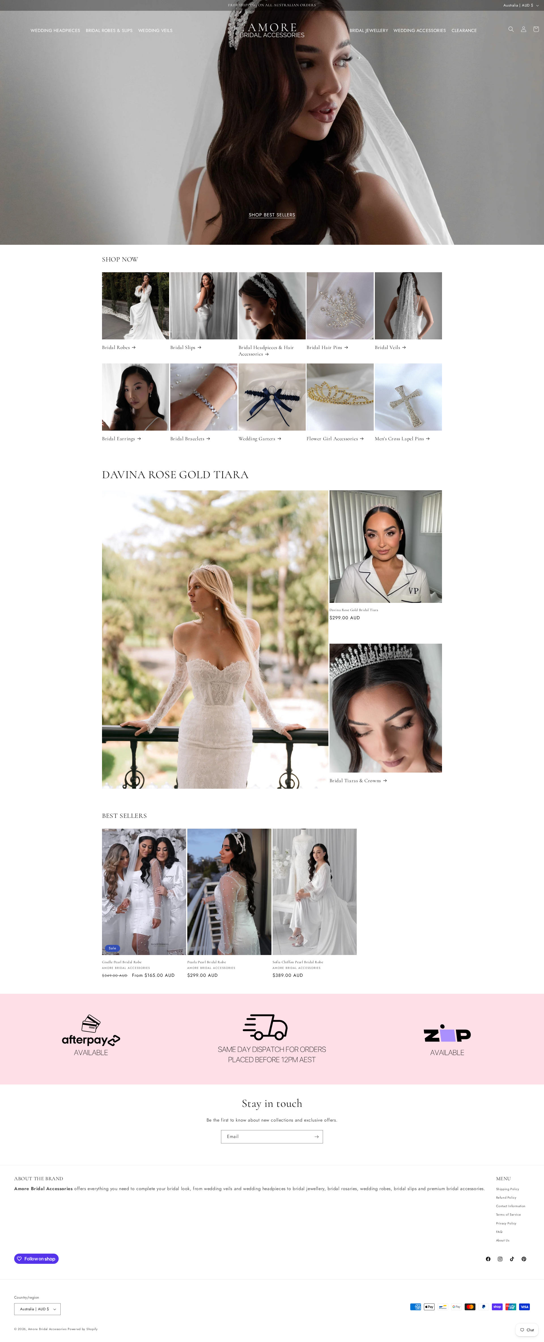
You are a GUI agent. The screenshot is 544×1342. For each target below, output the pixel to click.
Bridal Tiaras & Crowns (355, 780)
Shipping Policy (507, 1189)
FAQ (499, 1232)
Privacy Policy (506, 1223)
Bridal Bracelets (187, 438)
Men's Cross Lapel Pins (399, 438)
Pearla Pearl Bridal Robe (206, 962)
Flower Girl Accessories (332, 438)
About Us (503, 1240)
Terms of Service (508, 1214)
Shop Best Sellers (272, 215)
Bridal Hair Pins (324, 347)
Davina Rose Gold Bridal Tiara (354, 610)
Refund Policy (506, 1197)
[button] (55, 30)
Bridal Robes (116, 347)
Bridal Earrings (118, 438)
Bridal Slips (183, 347)
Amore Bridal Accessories (47, 1329)
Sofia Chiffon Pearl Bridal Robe (298, 962)
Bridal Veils (387, 347)
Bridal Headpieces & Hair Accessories (266, 350)
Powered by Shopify (83, 1329)
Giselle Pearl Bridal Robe (122, 962)
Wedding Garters (257, 438)
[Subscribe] (316, 1136)
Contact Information (511, 1206)
